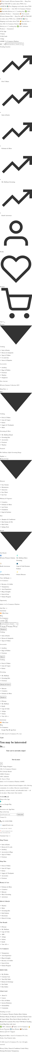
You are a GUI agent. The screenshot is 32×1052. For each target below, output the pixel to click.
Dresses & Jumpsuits (7, 353)
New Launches (8, 1021)
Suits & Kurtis (6, 350)
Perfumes (2, 1016)
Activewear (3, 611)
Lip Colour (5, 507)
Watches (4, 375)
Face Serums (5, 485)
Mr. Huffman (7, 435)
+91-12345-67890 (7, 821)
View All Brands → (5, 578)
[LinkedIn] (7, 797)
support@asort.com (7, 825)
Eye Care (4, 495)
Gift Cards (4, 36)
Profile (4, 626)
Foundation (5, 509)
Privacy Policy (4, 1048)
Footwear (4, 372)
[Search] (23, 44)
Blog (1, 616)
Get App (3, 31)
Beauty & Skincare (11, 1016)
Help (2, 39)
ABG (3, 934)
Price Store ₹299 (18, 1021)
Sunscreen (4, 490)
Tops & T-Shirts (6, 355)
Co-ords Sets (5, 358)
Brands (3, 697)
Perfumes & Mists (7, 504)
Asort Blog (3, 1024)
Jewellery (4, 367)
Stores (3, 34)
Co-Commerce (4, 618)
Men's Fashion (23, 1014)
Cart (16, 626)
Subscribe (20, 814)
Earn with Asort (11, 1024)
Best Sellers (5, 987)
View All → (5, 716)
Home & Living (6, 918)
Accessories (5, 440)
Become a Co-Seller (7, 584)
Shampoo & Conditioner (8, 519)
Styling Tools (5, 527)
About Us (4, 995)
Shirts (3, 427)
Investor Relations (7, 1003)
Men (2, 657)
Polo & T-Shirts (6, 417)
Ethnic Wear (9, 1019)
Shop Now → (4, 389)
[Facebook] (1, 797)
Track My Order (6, 979)
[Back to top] (1, 763)
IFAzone (4, 701)
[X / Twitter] (4, 797)
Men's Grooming (6, 894)
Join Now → (3, 608)
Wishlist (10, 626)
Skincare (4, 688)
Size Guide (5, 984)
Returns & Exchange (7, 982)
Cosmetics (4, 502)
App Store (13, 730)
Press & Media (6, 1000)
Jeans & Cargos (6, 420)
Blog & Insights (6, 592)
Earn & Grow (5, 594)
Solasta (4, 714)
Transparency (5, 587)
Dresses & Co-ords (7, 847)
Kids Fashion (5, 913)
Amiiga (4, 711)
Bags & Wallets (6, 370)
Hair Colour (5, 524)
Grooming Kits (6, 437)
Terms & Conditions (14, 1048)
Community (5, 1008)
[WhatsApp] (8, 797)
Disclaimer (8, 1051)
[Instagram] (2, 797)
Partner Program (6, 597)
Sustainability (5, 1005)
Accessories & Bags (7, 852)
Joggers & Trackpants (8, 425)
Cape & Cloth (5, 709)
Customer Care (6, 977)
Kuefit (3, 706)
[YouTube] (5, 797)
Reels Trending (27, 1021)
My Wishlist (5, 974)
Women (3, 629)
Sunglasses (5, 377)
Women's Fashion (13, 1014)
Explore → (3, 456)
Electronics (5, 916)
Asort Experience (6, 589)
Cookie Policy (24, 1048)
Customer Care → (5, 836)
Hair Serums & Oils (7, 522)
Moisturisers (5, 487)
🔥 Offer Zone (4, 613)
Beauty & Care (5, 684)
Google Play (5, 730)
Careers (4, 998)
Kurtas (3, 422)
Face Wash (5, 492)
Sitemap (2, 1051)
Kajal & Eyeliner (6, 512)
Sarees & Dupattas (7, 360)
